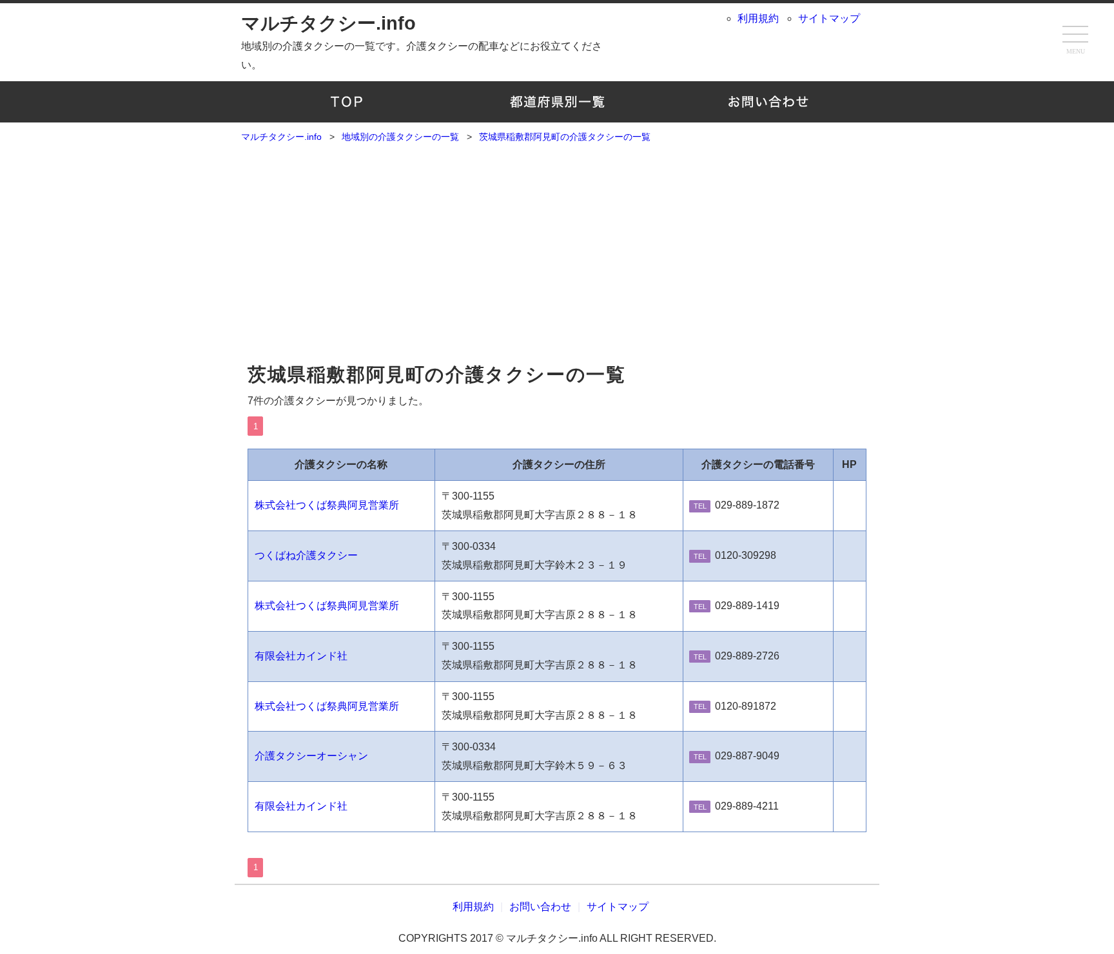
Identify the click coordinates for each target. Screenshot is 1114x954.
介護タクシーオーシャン (311, 755)
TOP (346, 101)
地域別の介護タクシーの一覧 (557, 101)
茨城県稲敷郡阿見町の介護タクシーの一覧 (436, 374)
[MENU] (1075, 35)
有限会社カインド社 (301, 655)
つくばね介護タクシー (306, 555)
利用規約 (758, 18)
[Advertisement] (557, 258)
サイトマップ (829, 18)
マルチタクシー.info (328, 23)
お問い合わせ (767, 101)
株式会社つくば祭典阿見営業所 (327, 505)
